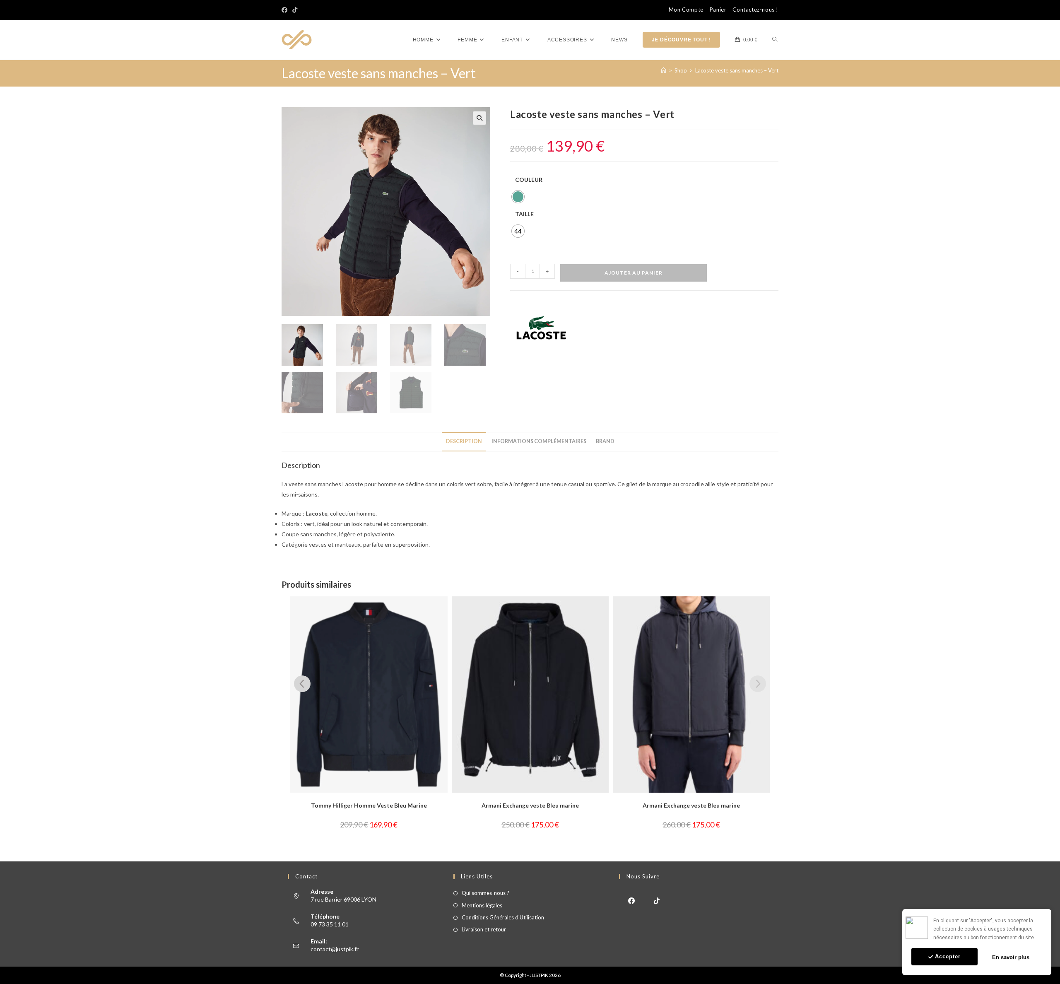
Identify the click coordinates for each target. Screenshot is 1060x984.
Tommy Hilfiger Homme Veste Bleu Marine (369, 805)
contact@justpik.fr (335, 949)
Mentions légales (482, 905)
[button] (479, 118)
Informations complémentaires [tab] (538, 441)
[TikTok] (295, 10)
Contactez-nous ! (755, 10)
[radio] (518, 197)
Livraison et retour (484, 929)
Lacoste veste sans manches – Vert (736, 70)
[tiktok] (657, 900)
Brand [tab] (605, 441)
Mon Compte (686, 10)
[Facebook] (286, 10)
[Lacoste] (541, 328)
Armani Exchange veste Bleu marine (530, 805)
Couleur (528, 179)
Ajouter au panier (633, 273)
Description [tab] (464, 441)
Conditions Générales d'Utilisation (503, 917)
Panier (718, 10)
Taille (524, 213)
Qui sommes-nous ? (485, 893)
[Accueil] (663, 70)
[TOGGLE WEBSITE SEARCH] (775, 40)
